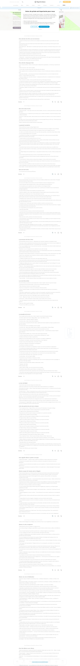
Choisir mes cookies (34, 26)
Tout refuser (40, 29)
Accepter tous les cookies (44, 26)
